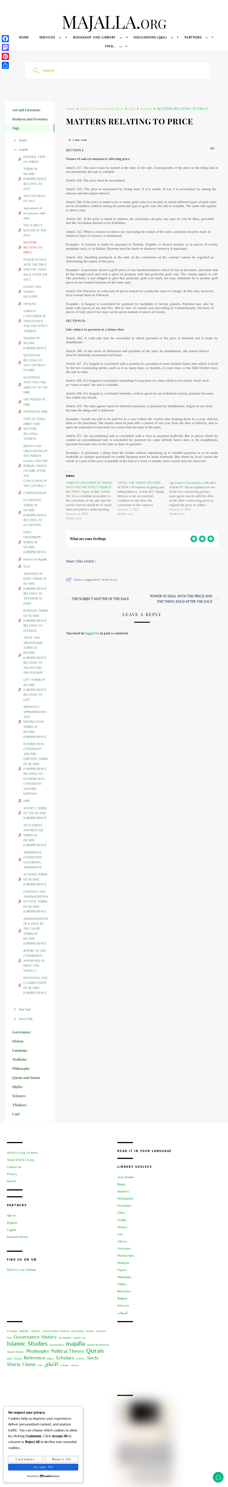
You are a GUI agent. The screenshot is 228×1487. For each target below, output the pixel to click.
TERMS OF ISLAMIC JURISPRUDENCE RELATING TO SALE (35, 179)
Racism (18, 1358)
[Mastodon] (5, 47)
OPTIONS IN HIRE (35, 411)
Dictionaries (125, 1198)
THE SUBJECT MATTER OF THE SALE (34, 230)
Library (122, 1241)
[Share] (5, 65)
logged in (92, 633)
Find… (110, 46)
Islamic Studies (27, 1343)
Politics (122, 1284)
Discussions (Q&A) (150, 37)
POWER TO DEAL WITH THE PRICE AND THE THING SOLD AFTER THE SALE (35, 269)
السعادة (64, 1365)
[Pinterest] (5, 56)
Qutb (9, 1358)
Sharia (13, 1364)
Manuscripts (125, 1255)
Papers (122, 1270)
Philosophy (124, 1277)
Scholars (65, 1358)
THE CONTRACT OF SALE (34, 198)
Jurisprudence (57, 1344)
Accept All (43, 1467)
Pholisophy (37, 1351)
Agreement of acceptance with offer (34, 213)
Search (11, 1181)
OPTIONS (29, 304)
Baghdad (23, 1331)
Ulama (28, 1364)
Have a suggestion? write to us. (96, 579)
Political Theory (67, 1351)
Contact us (14, 1167)
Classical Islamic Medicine (55, 1331)
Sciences (123, 1305)
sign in (11, 1215)
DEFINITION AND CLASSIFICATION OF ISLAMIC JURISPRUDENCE (35, 985)
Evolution (101, 1331)
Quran (95, 1350)
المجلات (122, 1313)
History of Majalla (35, 559)
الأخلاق (51, 1364)
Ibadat (23, 140)
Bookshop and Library (94, 37)
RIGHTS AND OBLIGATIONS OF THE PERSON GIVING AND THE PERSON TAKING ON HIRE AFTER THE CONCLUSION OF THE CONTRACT (35, 466)
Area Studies (125, 1177)
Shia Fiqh (25, 1009)
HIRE (26, 801)
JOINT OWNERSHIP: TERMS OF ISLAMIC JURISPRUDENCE (35, 542)
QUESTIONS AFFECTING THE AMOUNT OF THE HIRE (35, 385)
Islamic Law (79, 1337)
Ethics (121, 1212)
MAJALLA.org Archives (22, 1152)
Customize (25, 1459)
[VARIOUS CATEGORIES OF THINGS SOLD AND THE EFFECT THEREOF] (92, 500)
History (122, 1227)
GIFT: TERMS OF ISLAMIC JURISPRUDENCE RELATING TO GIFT (35, 690)
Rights (50, 1358)
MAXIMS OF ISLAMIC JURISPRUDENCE (35, 343)
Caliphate (35, 1331)
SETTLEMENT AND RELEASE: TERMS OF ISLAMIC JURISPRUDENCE (35, 835)
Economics (124, 1205)
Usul (39, 1365)
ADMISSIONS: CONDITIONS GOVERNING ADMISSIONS (32, 860)
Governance (26, 1337)
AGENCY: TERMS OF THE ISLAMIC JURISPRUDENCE (35, 813)
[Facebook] (5, 38)
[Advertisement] (169, 1359)
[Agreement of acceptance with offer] (195, 498)
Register (12, 1222)
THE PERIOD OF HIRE (34, 402)
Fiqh (132, 109)
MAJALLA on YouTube (21, 1270)
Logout (11, 1230)
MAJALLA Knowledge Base (102, 109)
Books (121, 1184)
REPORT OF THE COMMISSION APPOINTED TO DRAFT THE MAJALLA (34, 961)
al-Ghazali (12, 1331)
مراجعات (74, 1365)
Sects (92, 1358)
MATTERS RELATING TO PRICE (32, 247)
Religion (122, 1298)
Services (47, 37)
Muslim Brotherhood (98, 1344)
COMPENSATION (35, 493)
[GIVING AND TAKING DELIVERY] (143, 498)
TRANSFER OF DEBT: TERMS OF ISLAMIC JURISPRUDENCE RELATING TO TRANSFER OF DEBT (35, 588)
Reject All (61, 1459)
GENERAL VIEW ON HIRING (34, 159)
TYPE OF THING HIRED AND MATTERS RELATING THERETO (34, 429)
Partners (193, 37)
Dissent (90, 1331)
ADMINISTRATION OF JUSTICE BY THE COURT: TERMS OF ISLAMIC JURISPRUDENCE (35, 931)
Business (123, 1191)
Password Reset (17, 1237)
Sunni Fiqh (26, 1019)
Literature (124, 1248)
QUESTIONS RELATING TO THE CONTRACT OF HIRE (34, 362)
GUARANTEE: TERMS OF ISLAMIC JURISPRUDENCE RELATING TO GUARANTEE (35, 512)
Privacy (12, 1174)
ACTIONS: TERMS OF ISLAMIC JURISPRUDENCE (35, 879)
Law (120, 1234)
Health (121, 1220)
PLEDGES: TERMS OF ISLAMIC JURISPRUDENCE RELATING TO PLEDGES (35, 620)
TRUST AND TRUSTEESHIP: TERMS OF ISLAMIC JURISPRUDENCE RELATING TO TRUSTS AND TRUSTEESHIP (35, 655)
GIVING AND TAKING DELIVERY (32, 292)
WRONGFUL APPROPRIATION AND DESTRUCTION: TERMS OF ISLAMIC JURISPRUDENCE (35, 721)
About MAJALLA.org (20, 1160)
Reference (124, 1291)
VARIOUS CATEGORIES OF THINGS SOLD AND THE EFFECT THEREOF (35, 321)
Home (24, 37)
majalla (23, 149)
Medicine (123, 1263)
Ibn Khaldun (65, 1337)
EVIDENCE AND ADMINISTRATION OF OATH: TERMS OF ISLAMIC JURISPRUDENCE (35, 901)
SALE (27, 566)
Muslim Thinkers (15, 1352)
